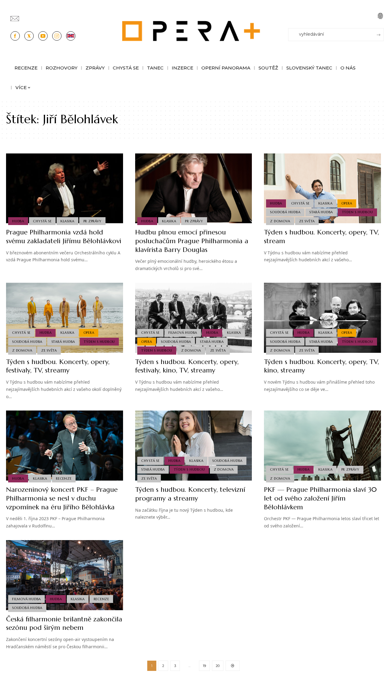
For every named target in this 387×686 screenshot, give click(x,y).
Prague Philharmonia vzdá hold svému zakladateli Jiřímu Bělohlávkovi (63, 236)
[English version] (71, 36)
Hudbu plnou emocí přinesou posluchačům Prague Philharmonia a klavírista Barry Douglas (191, 240)
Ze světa (307, 221)
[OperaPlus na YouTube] (43, 36)
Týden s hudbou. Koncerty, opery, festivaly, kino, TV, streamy (187, 366)
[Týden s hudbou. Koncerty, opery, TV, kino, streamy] (322, 318)
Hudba (18, 221)
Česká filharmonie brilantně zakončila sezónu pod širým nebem (64, 623)
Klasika (67, 221)
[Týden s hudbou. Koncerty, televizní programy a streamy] (193, 446)
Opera (346, 203)
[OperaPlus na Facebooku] (15, 36)
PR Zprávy (92, 221)
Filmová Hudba (182, 332)
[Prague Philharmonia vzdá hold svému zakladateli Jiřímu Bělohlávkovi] (64, 188)
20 (218, 666)
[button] (380, 16)
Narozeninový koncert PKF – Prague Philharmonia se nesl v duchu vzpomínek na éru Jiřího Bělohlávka (62, 498)
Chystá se (42, 221)
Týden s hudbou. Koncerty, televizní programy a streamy (190, 493)
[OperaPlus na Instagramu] (57, 36)
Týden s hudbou (357, 212)
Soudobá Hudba (285, 212)
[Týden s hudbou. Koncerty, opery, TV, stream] (322, 188)
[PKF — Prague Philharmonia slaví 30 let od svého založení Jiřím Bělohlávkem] (322, 446)
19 (204, 666)
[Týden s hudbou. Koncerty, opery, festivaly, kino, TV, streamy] (193, 318)
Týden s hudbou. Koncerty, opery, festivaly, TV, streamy (57, 366)
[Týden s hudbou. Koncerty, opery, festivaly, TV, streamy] (64, 318)
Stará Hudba (321, 212)
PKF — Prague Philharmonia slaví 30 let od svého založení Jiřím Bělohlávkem (320, 498)
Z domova (280, 221)
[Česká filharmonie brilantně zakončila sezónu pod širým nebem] (64, 575)
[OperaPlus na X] (29, 36)
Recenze (63, 478)
